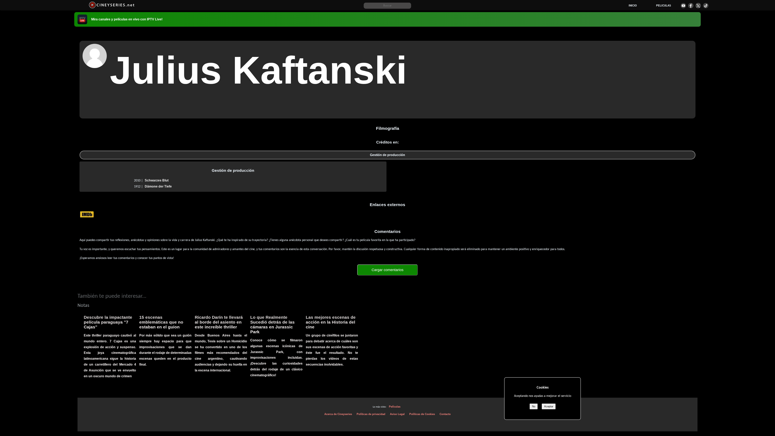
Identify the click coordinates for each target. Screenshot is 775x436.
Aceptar (548, 406)
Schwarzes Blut (157, 180)
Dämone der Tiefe (158, 186)
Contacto (445, 414)
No (533, 406)
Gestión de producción (387, 155)
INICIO (633, 5)
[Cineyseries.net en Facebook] (690, 5)
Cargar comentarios (387, 270)
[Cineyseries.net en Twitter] (698, 5)
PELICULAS (663, 5)
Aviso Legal (397, 414)
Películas (394, 406)
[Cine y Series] (111, 7)
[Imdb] (87, 214)
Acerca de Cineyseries (338, 414)
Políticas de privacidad (371, 414)
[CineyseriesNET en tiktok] (705, 5)
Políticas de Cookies (422, 414)
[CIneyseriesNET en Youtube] (683, 5)
